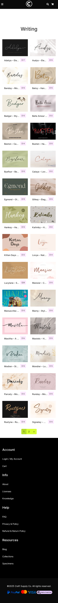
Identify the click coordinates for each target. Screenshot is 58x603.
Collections (7, 556)
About (5, 484)
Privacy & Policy (10, 524)
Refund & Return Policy (14, 531)
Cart (4, 466)
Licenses (6, 491)
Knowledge (8, 498)
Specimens (7, 563)
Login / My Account (12, 459)
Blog (4, 549)
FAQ (4, 516)
